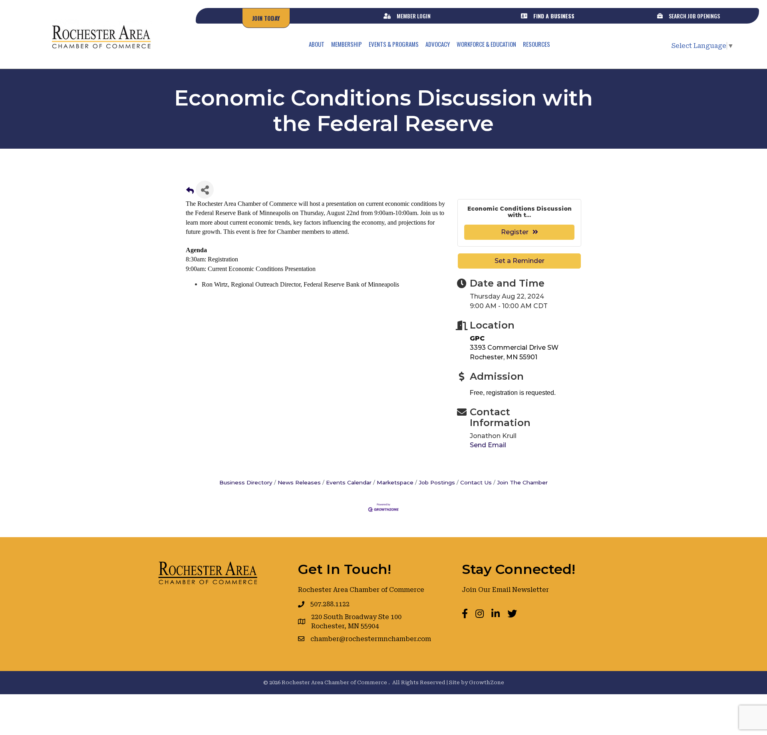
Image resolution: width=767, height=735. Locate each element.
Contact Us (476, 482)
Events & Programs (394, 44)
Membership (346, 44)
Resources (536, 44)
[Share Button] (205, 190)
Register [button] (515, 232)
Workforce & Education (486, 44)
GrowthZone (486, 682)
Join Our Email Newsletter (505, 590)
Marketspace (395, 482)
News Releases (299, 482)
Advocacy (437, 44)
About (316, 44)
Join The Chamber (522, 482)
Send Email (488, 445)
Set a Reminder (519, 261)
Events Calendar (349, 482)
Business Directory (245, 482)
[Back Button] (190, 192)
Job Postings (437, 482)
